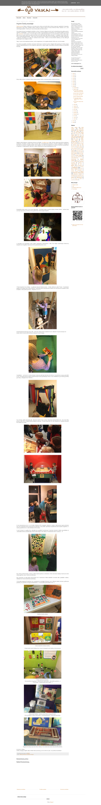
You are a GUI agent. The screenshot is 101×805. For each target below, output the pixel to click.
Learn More (73, 2)
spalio (75, 104)
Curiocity (21, 33)
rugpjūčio (76, 107)
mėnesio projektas (74, 171)
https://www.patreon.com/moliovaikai (77, 225)
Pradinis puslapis (43, 789)
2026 (74, 73)
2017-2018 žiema (80, 132)
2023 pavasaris (74, 148)
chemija (81, 160)
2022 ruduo (79, 146)
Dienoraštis (19, 17)
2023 (74, 78)
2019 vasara (76, 138)
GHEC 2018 (73, 166)
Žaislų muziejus (20, 26)
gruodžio (75, 87)
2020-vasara (81, 142)
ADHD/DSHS (79, 156)
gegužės (75, 112)
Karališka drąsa (45, 142)
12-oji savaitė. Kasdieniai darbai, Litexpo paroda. (78, 91)
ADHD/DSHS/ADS (74, 157)
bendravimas (73, 159)
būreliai (78, 160)
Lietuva (72, 170)
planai (72, 177)
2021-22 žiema (76, 144)
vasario (75, 117)
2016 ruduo (74, 127)
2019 (74, 84)
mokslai (72, 175)
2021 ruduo (81, 143)
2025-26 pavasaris (77, 154)
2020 (74, 83)
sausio (75, 118)
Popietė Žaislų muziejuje (78, 96)
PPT (72, 178)
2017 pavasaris (80, 130)
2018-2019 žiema (75, 136)
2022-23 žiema (79, 147)
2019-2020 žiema (77, 139)
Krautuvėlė (35, 17)
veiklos (77, 179)
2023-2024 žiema (76, 149)
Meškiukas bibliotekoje (76, 187)
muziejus (32, 754)
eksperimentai (74, 163)
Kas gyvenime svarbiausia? (78, 93)
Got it (78, 2)
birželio (75, 110)
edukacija (21, 754)
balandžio (75, 114)
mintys (82, 171)
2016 (74, 122)
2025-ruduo (79, 155)
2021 (73, 81)
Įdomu (24, 17)
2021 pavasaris (74, 143)
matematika (79, 170)
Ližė (73, 186)
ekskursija (80, 162)
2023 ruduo (81, 148)
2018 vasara (79, 135)
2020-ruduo (75, 142)
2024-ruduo (80, 151)
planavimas (79, 177)
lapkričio (75, 89)
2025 (74, 75)
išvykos (82, 166)
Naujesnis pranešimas (21, 789)
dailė (72, 161)
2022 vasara (73, 147)
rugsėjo (75, 106)
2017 (73, 120)
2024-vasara (74, 153)
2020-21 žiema (81, 141)
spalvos (80, 178)
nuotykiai (74, 176)
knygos (81, 167)
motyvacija (78, 175)
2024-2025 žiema (79, 150)
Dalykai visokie (75, 184)
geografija (80, 165)
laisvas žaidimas (74, 169)
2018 (74, 86)
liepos (75, 109)
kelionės (75, 167)
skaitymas (76, 178)
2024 (74, 76)
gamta (72, 165)
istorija (78, 166)
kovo (75, 115)
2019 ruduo (81, 137)
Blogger (51, 802)
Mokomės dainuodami (78, 172)
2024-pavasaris (74, 151)
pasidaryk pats (79, 176)
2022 (74, 79)
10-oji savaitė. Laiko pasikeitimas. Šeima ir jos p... (78, 98)
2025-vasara (73, 156)
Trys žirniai (74, 189)
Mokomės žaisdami (26, 754)
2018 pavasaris (76, 133)
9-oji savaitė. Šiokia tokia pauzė (78, 102)
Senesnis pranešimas (64, 789)
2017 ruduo (76, 131)
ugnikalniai (73, 179)
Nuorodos (29, 17)
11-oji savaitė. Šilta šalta (77, 94)
